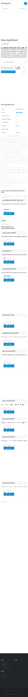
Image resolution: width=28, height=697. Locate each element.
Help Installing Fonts (5, 675)
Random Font (4, 666)
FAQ (2, 673)
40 (4, 196)
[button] (13, 358)
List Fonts (3, 662)
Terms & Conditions (9, 694)
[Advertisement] (14, 25)
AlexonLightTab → (22, 8)
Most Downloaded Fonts (6, 667)
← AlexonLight (4, 8)
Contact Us (4, 677)
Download (9, 213)
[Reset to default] (25, 196)
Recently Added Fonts (6, 664)
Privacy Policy (17, 694)
